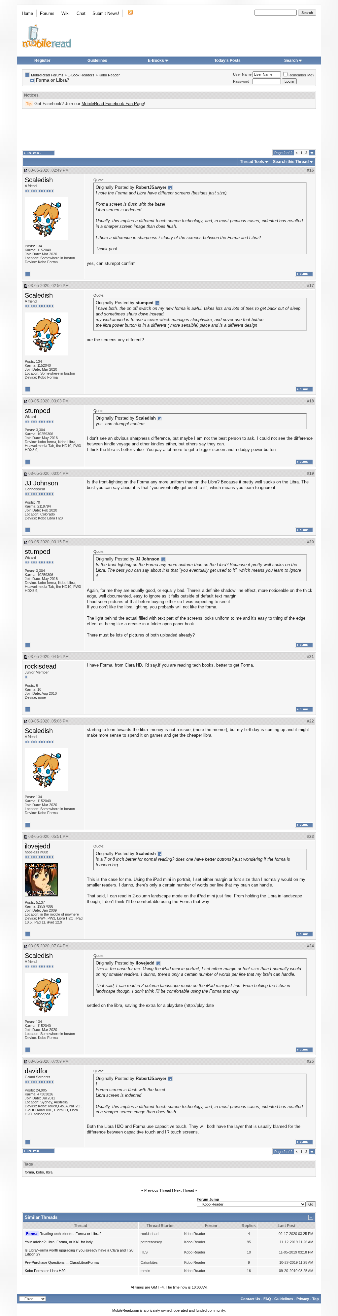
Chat (81, 13)
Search (291, 60)
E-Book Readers (81, 75)
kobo (40, 1172)
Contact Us (250, 1299)
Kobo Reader (109, 75)
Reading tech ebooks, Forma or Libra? (70, 1234)
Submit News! (105, 13)
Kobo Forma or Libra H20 (45, 1271)
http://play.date (200, 1005)
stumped (37, 410)
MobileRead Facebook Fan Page (113, 103)
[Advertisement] (169, 129)
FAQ (267, 1299)
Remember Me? (301, 75)
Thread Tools (252, 161)
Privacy (302, 1299)
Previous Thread (157, 1190)
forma (29, 1172)
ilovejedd (37, 846)
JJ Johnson (41, 483)
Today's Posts (227, 60)
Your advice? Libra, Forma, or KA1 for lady (59, 1242)
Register (42, 60)
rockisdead (40, 666)
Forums (47, 13)
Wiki (65, 13)
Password (241, 81)
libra (49, 1172)
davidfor (36, 1071)
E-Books (156, 60)
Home (27, 13)
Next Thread (184, 1190)
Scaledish (39, 180)
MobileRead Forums (47, 75)
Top (315, 1299)
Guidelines (97, 60)
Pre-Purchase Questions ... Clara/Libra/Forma (62, 1262)
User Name (242, 74)
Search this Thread (291, 161)
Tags (28, 1164)
